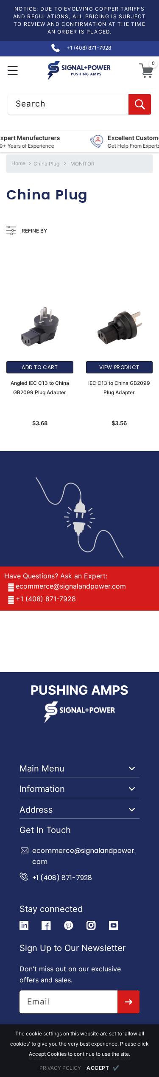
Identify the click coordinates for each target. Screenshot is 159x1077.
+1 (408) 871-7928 (46, 599)
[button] (13, 70)
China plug (46, 163)
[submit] (128, 1001)
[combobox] (79, 104)
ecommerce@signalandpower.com (71, 586)
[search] (139, 104)
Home (18, 163)
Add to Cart (40, 367)
